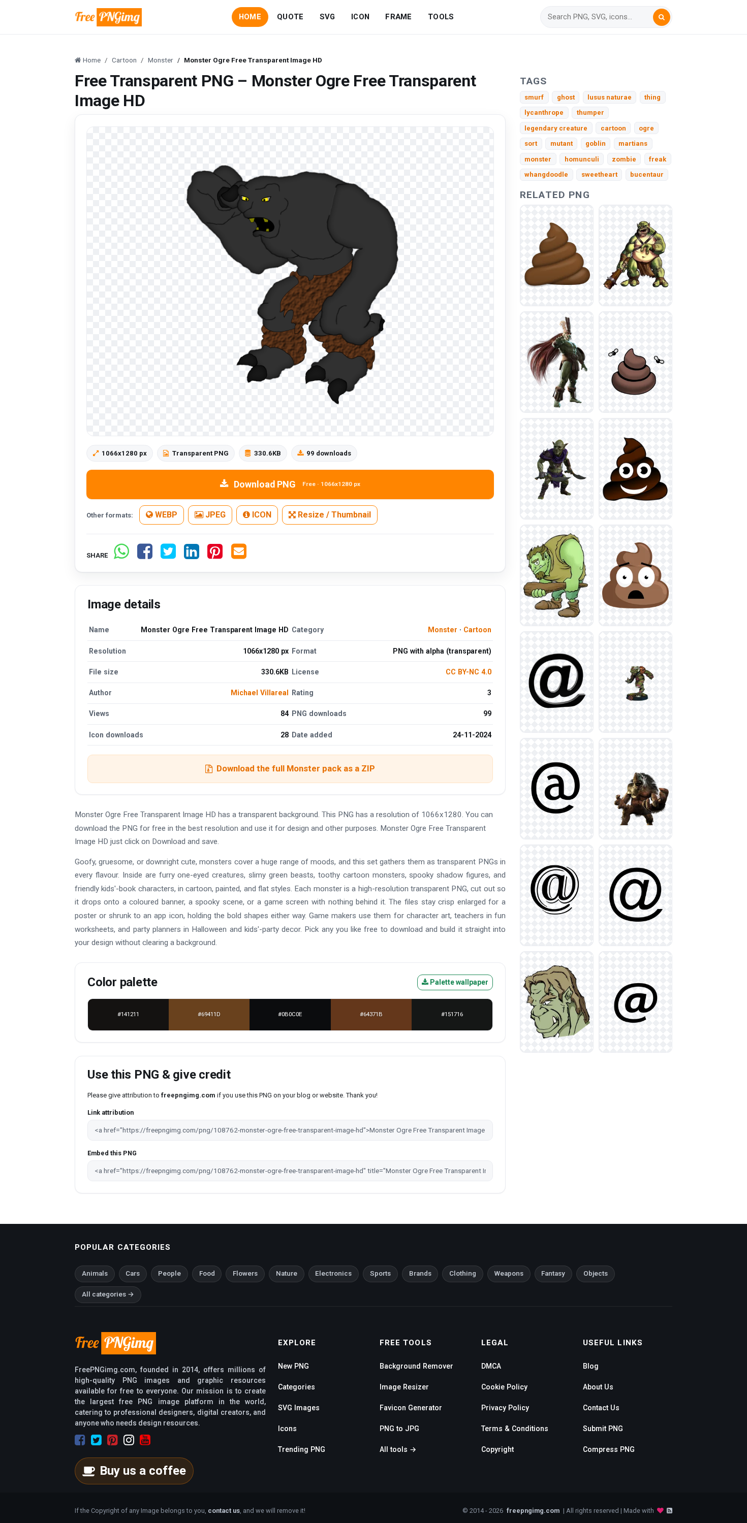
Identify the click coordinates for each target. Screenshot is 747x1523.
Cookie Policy (504, 1386)
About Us (598, 1386)
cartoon (613, 128)
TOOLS (441, 16)
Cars (133, 1273)
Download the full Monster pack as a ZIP (295, 768)
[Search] (661, 17)
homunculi (582, 159)
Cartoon (477, 630)
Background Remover (416, 1366)
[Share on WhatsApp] (121, 555)
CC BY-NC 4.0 (468, 672)
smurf (534, 97)
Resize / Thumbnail (333, 515)
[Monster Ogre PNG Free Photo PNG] (635, 681)
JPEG (214, 515)
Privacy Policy (505, 1407)
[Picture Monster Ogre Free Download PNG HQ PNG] (557, 468)
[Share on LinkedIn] (191, 555)
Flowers (245, 1273)
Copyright (497, 1449)
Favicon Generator (411, 1407)
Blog (591, 1366)
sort (530, 143)
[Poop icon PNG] (635, 468)
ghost (566, 97)
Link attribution (110, 1112)
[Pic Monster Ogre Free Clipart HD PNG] (557, 361)
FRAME (398, 16)
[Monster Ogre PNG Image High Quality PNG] (557, 574)
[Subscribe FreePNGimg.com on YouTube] (145, 1440)
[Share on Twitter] (168, 555)
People (169, 1273)
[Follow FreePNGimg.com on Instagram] (128, 1440)
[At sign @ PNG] (557, 681)
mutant (561, 143)
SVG (327, 16)
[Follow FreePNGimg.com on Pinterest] (112, 1440)
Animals (95, 1273)
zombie (624, 159)
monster (537, 159)
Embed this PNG (112, 1153)
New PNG (293, 1366)
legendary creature (555, 128)
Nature (286, 1273)
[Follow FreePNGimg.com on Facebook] (80, 1440)
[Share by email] (239, 555)
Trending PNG (301, 1449)
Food (207, 1273)
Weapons (508, 1273)
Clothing (462, 1273)
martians (632, 143)
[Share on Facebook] (145, 555)
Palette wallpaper (458, 982)
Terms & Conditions (514, 1428)
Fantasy (553, 1273)
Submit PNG (603, 1428)
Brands (420, 1273)
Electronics (333, 1273)
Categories (296, 1386)
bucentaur (647, 174)
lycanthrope (544, 112)
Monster (442, 630)
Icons (287, 1428)
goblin (595, 143)
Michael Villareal (260, 693)
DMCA (491, 1366)
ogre (646, 128)
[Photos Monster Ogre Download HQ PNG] (635, 254)
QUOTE (290, 16)
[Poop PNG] (557, 254)
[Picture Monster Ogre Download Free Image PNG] (635, 788)
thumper (590, 112)
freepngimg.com (533, 1510)
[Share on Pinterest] (215, 555)
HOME (250, 16)
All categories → (108, 1294)
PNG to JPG (399, 1428)
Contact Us (601, 1407)
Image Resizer (404, 1386)
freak (657, 159)
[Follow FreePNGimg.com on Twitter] (96, 1440)
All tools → (398, 1449)
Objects (595, 1273)
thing (652, 97)
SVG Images (299, 1407)
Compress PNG (609, 1449)
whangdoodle (546, 174)
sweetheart (599, 174)
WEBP (165, 515)
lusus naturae (609, 97)
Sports (380, 1273)
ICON (360, 16)
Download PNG (297, 484)
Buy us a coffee (143, 1471)
